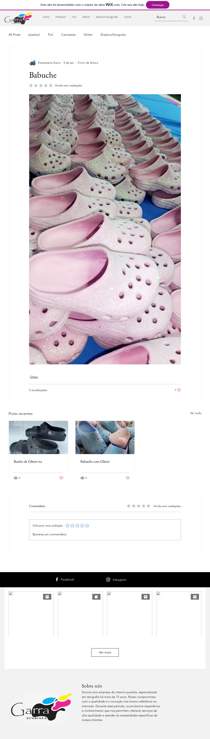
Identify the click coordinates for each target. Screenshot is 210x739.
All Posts (14, 35)
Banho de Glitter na (28, 461)
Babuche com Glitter (95, 461)
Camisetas (68, 35)
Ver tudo (195, 413)
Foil (50, 35)
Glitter (88, 35)
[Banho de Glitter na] (38, 437)
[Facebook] (194, 18)
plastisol (34, 35)
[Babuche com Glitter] (105, 437)
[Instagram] (201, 18)
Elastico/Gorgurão (113, 35)
